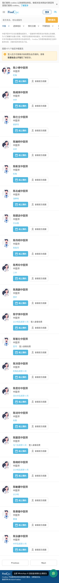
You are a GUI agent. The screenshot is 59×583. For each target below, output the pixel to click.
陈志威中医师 (20, 190)
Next (43, 563)
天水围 (16, 223)
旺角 (15, 75)
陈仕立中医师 (20, 116)
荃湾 (15, 346)
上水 (15, 272)
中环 (15, 100)
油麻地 (16, 198)
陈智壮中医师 (20, 338)
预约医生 (52, 20)
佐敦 (15, 420)
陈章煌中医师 (20, 511)
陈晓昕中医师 (20, 462)
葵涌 (15, 519)
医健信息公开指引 (15, 57)
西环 (15, 297)
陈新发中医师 (20, 166)
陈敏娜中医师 (20, 486)
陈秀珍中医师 (20, 264)
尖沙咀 (16, 494)
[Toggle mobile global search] (55, 12)
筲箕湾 (16, 248)
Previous (15, 563)
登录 (47, 12)
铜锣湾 (16, 124)
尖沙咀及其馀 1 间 (20, 322)
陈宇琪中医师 (20, 314)
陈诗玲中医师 (20, 412)
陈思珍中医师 (20, 388)
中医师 (16, 71)
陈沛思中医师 (20, 363)
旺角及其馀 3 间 (19, 371)
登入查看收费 (36, 322)
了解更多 (24, 5)
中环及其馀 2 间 (19, 543)
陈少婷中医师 (20, 67)
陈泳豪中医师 (20, 536)
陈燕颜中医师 (20, 289)
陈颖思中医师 (20, 437)
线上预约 (22, 81)
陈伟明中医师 (20, 240)
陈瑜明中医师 (20, 141)
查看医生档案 (40, 81)
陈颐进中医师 (20, 215)
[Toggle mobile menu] (4, 12)
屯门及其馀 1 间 (19, 445)
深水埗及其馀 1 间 (20, 396)
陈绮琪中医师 (20, 92)
